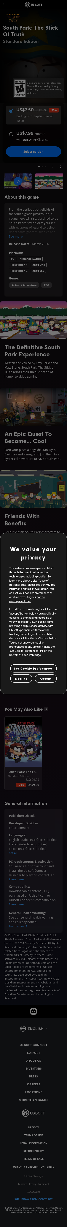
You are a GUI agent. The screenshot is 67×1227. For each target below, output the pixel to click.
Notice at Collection (35, 588)
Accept (46, 678)
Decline (21, 678)
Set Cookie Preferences (33, 668)
